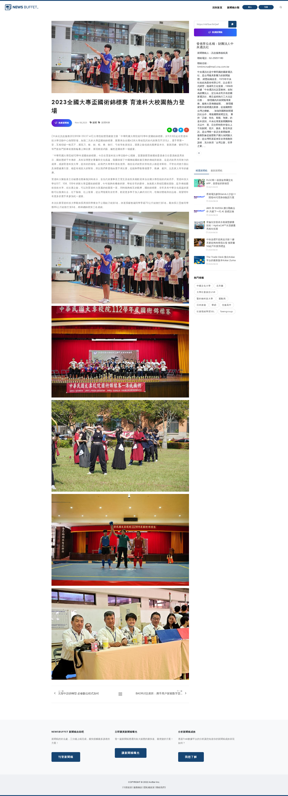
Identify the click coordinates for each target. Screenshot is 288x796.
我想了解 (191, 757)
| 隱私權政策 (149, 787)
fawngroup (226, 311)
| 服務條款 (137, 787)
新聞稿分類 (233, 7)
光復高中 (226, 304)
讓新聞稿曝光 (131, 753)
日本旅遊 (201, 304)
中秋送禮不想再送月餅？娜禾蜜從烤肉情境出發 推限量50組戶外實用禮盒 (220, 243)
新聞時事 (105, 122)
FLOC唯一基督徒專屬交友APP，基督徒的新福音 (219, 181)
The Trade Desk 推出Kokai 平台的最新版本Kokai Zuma (221, 258)
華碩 (214, 304)
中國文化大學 (204, 285)
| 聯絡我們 (160, 787)
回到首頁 (217, 7)
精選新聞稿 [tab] (201, 170)
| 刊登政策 (127, 787)
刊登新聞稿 (65, 757)
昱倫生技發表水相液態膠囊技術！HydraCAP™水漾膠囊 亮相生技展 (221, 225)
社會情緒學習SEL (206, 311)
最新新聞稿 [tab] (216, 170)
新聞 (94, 122)
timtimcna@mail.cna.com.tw (213, 66)
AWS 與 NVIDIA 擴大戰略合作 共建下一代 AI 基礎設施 (220, 209)
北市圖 (219, 285)
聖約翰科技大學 (205, 298)
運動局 (222, 298)
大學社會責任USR (206, 292)
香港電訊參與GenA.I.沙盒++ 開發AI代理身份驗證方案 (221, 195)
